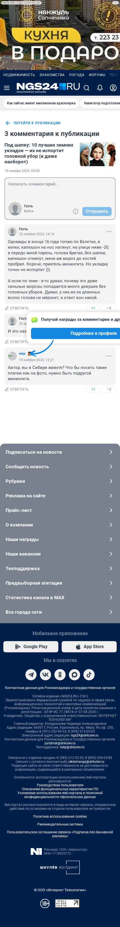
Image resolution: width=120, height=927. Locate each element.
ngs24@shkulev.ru (85, 735)
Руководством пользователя (60, 785)
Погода (77, 75)
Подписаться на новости (34, 452)
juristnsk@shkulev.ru (60, 743)
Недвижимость (19, 75)
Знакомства (52, 75)
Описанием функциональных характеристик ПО (60, 789)
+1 (93, 308)
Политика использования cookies (60, 816)
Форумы (97, 75)
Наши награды (22, 539)
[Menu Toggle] (6, 88)
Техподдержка (23, 568)
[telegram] (31, 674)
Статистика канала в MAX (35, 597)
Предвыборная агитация (34, 583)
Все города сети (24, 612)
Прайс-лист (19, 510)
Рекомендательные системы (60, 824)
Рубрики (15, 481)
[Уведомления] (100, 88)
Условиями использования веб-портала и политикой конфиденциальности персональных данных (60, 795)
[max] (74, 674)
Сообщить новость (27, 466)
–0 (109, 308)
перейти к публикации (37, 123)
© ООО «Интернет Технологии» (60, 890)
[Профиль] (113, 88)
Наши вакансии (23, 554)
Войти (28, 211)
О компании (19, 525)
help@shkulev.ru (72, 747)
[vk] (45, 674)
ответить (19, 308)
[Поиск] (86, 88)
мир (22, 354)
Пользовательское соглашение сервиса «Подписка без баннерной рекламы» (60, 834)
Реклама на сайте (25, 495)
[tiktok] (89, 674)
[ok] (60, 674)
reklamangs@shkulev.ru (86, 762)
